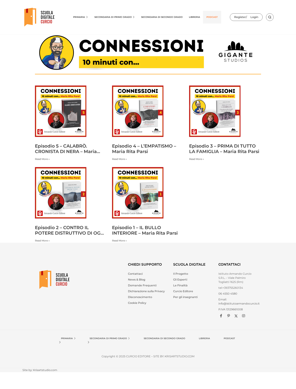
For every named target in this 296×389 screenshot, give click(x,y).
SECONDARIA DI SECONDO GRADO (162, 17)
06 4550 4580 (227, 293)
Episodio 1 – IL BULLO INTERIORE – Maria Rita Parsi (145, 230)
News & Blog (136, 279)
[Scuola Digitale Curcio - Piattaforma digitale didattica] (39, 17)
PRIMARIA (79, 17)
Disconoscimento (140, 297)
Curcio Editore (183, 291)
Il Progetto (180, 273)
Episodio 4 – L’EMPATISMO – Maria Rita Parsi (144, 148)
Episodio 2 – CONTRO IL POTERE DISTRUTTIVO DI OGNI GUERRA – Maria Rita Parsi (70, 230)
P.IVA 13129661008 (230, 309)
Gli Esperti (180, 279)
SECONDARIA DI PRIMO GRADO (113, 17)
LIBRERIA (194, 17)
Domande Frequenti (142, 285)
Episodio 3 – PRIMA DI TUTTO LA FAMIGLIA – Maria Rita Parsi (224, 148)
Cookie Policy (137, 303)
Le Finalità (180, 285)
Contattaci (135, 273)
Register (240, 17)
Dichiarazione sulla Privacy (146, 291)
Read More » (42, 159)
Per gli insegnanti (185, 297)
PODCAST (212, 17)
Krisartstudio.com (45, 370)
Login (254, 17)
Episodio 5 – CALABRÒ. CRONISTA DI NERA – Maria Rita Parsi (66, 148)
